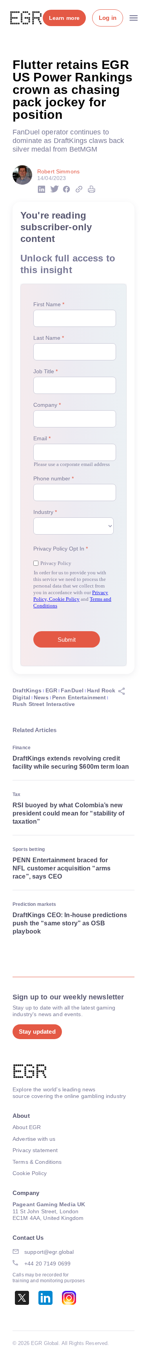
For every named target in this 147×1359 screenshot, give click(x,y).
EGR (51, 690)
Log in (107, 17)
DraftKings (27, 690)
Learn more (64, 18)
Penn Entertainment (79, 697)
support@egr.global (49, 1252)
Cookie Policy (30, 1173)
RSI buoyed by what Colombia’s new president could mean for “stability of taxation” (68, 813)
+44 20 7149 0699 (47, 1263)
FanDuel (72, 690)
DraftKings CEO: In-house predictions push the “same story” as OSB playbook (70, 923)
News (41, 697)
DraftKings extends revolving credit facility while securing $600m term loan (71, 762)
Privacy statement (35, 1150)
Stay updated (37, 1031)
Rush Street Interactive (44, 704)
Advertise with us (34, 1139)
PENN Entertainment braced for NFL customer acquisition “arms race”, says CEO (62, 868)
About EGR (27, 1127)
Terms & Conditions (37, 1162)
